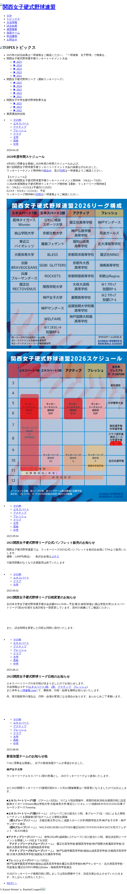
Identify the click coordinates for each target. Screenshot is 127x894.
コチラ (55, 556)
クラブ (17, 133)
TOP (9, 15)
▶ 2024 (17, 65)
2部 (53, 686)
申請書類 (12, 36)
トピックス (13, 18)
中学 (16, 144)
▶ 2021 (17, 75)
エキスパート (21, 123)
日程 (62, 170)
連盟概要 (12, 29)
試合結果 (12, 25)
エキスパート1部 (38, 686)
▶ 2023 (17, 68)
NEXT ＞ (12, 883)
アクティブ (19, 126)
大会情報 (12, 22)
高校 (16, 140)
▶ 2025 (17, 62)
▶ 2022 (17, 72)
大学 (16, 137)
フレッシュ (19, 130)
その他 (17, 120)
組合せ (48, 170)
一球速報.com (28, 690)
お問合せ (12, 39)
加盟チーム (13, 32)
